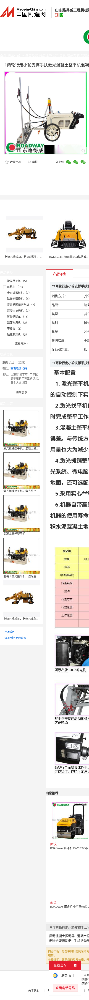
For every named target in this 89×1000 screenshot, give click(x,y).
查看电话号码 (18, 368)
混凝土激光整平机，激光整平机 (22, 576)
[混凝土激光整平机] (21, 513)
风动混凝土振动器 (62, 936)
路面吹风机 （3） (18, 323)
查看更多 (21, 343)
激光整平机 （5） (18, 281)
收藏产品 (15, 162)
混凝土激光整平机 (14, 534)
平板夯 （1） (15, 329)
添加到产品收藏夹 (15, 638)
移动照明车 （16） (18, 317)
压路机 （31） (16, 287)
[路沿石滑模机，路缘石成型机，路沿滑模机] (21, 598)
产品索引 (10, 632)
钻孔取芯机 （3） (18, 335)
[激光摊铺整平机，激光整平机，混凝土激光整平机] (21, 470)
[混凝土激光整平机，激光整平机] (21, 556)
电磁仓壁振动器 (60, 940)
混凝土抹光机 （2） (19, 311)
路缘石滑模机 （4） (19, 299)
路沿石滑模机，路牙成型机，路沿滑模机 (29, 257)
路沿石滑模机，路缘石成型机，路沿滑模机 (29, 619)
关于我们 (33, 990)
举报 (35, 162)
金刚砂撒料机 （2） (19, 293)
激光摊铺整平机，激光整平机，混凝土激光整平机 (33, 491)
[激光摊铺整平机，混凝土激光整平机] (21, 428)
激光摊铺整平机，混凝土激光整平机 (25, 448)
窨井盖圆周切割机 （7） (22, 305)
